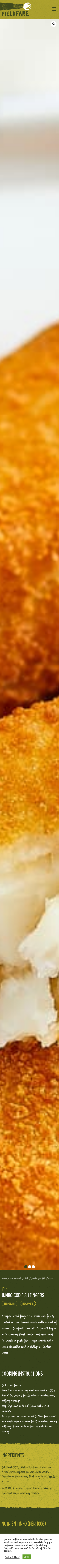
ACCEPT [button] (26, 1556)
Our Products (16, 1279)
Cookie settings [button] (12, 1557)
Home (4, 1279)
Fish (26, 1279)
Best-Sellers (10, 1303)
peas (50, 1334)
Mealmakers (27, 1303)
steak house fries (29, 1334)
